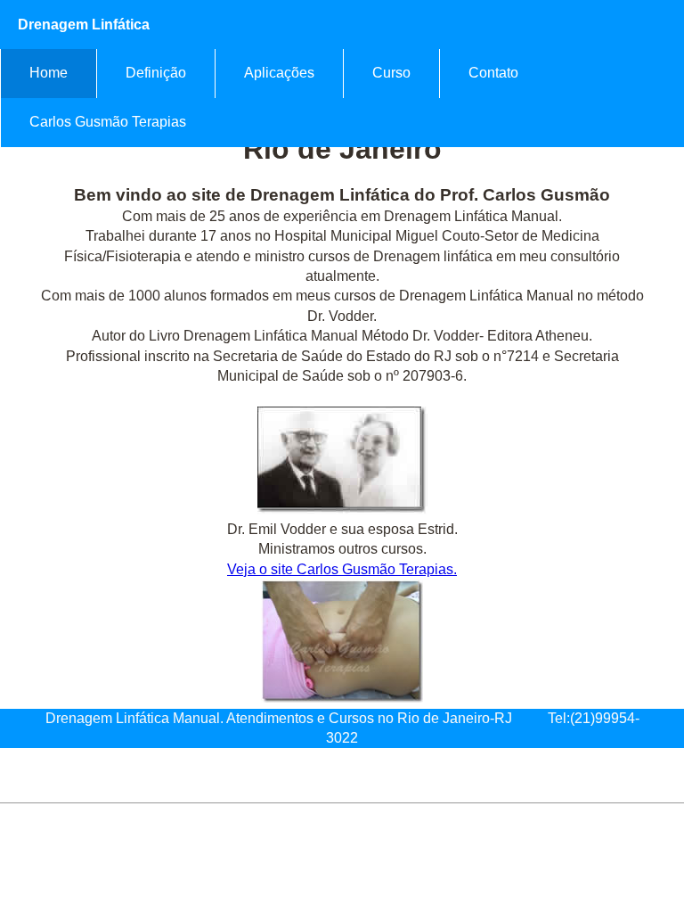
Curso (391, 72)
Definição (156, 72)
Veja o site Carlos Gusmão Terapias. (342, 569)
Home (48, 72)
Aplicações (279, 72)
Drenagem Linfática (84, 24)
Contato (493, 72)
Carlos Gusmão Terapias (107, 121)
